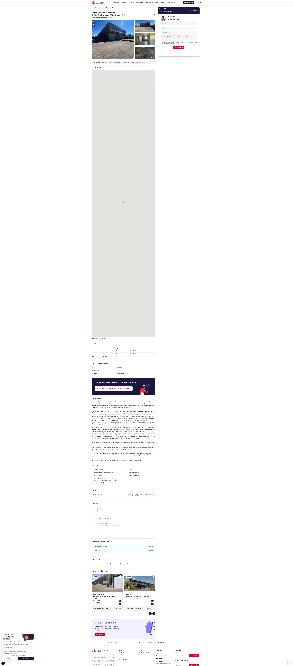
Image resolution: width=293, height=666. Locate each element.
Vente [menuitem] (120, 654)
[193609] (154, 15)
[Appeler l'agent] (119, 601)
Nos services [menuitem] (159, 658)
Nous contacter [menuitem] (188, 2)
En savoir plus (117, 608)
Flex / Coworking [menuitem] (123, 657)
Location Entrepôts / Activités (111, 642)
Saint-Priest (123, 642)
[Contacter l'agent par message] (119, 604)
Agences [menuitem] (158, 653)
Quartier (138, 62)
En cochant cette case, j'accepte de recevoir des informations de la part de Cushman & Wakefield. (179, 43)
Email (176, 652)
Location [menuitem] (121, 652)
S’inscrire (194, 655)
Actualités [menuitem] (159, 650)
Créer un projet (100, 634)
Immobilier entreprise (97, 642)
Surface (103, 62)
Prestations (125, 62)
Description (117, 62)
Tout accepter (25, 658)
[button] (3, 663)
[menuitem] (197, 2)
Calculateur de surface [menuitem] (143, 652)
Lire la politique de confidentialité (10, 653)
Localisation (96, 62)
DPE (143, 62)
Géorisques (140, 563)
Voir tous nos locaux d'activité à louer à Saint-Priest (113, 388)
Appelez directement (174, 19)
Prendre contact (178, 47)
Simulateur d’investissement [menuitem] (145, 654)
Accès (132, 62)
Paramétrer (9, 658)
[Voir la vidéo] (93, 25)
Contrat (110, 62)
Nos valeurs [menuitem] (159, 661)
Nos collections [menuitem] (123, 659)
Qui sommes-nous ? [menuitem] (161, 655)
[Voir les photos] (93, 21)
